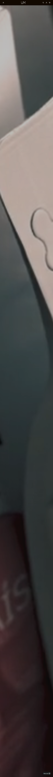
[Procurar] (43, 2)
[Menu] (3, 2)
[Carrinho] (49, 2)
